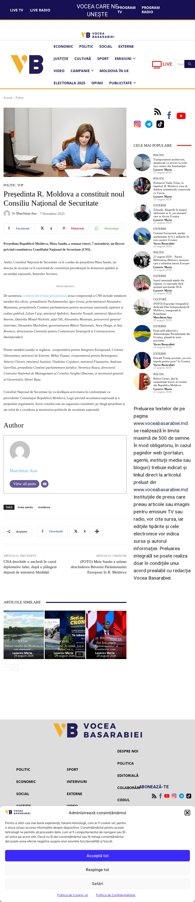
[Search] (189, 64)
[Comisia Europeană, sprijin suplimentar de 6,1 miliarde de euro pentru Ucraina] (142, 236)
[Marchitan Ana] (8, 213)
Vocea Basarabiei (163, 243)
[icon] (157, 66)
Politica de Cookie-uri (72, 895)
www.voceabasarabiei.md (161, 423)
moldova (44, 507)
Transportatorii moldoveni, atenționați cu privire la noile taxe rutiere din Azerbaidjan (170, 163)
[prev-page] (7, 667)
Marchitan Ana (26, 213)
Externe (159, 205)
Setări (97, 883)
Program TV (127, 9)
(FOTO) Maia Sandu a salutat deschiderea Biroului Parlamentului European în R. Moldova (98, 567)
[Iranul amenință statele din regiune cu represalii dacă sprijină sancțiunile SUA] (142, 283)
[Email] (44, 484)
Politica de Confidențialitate (115, 895)
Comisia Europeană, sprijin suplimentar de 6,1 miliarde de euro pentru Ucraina (171, 236)
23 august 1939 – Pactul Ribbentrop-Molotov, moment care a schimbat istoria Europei (171, 260)
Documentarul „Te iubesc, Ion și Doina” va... (65, 647)
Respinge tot (97, 869)
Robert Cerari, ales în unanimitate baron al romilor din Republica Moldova (170, 382)
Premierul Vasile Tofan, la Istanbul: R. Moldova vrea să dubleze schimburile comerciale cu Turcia (171, 187)
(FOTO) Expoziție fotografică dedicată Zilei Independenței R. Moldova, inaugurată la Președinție (171, 308)
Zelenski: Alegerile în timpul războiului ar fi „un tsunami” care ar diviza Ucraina (170, 213)
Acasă (8, 97)
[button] (187, 812)
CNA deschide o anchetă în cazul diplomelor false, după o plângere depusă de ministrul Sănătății (30, 567)
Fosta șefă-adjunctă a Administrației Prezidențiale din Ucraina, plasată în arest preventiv (171, 335)
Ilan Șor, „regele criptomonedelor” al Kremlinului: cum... (106, 646)
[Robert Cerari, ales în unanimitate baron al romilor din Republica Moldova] (142, 381)
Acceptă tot (98, 855)
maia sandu (25, 507)
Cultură (159, 299)
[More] (97, 531)
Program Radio (151, 9)
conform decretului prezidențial (44, 296)
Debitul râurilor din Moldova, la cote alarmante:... (24, 647)
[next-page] (15, 667)
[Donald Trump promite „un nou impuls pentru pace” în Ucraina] (142, 360)
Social (23, 641)
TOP (20, 185)
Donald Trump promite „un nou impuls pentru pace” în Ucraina (172, 359)
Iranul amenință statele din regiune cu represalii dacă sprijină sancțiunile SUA (168, 283)
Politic (19, 97)
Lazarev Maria (22, 653)
